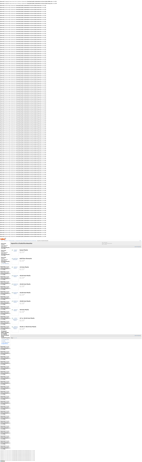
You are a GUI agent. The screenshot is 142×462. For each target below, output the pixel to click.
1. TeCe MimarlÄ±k (5, 339)
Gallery (2, 240)
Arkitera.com (6, 240)
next (135, 246)
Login (140, 240)
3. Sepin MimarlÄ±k (5, 342)
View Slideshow (5, 263)
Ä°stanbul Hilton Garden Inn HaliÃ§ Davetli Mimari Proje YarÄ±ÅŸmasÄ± (25, 240)
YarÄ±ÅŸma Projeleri (11, 240)
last (138, 246)
